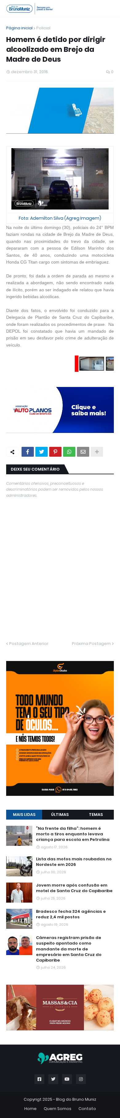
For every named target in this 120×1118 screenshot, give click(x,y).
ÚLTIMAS (60, 588)
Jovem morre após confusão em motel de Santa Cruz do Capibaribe (74, 661)
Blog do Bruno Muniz (76, 827)
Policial (43, 28)
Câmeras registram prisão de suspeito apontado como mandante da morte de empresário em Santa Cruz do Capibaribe (69, 722)
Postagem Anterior (28, 552)
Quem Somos (57, 836)
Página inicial (19, 28)
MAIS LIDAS (24, 588)
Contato (87, 836)
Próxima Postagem (91, 552)
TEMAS (96, 588)
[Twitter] (41, 360)
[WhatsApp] (69, 360)
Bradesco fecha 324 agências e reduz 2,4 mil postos (71, 687)
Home (30, 836)
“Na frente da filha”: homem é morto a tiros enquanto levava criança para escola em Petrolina (73, 607)
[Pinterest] (55, 360)
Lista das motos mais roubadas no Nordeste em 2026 (74, 635)
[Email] (83, 360)
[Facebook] (28, 360)
